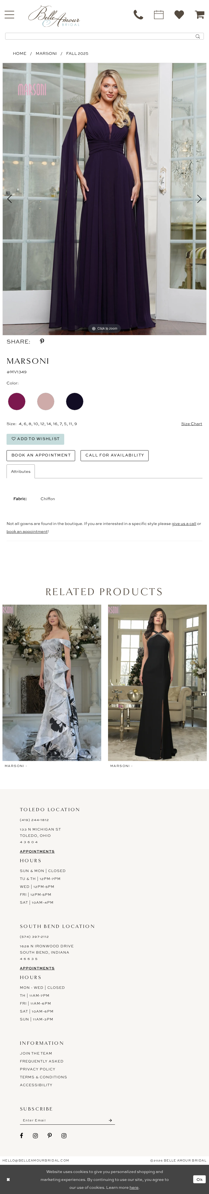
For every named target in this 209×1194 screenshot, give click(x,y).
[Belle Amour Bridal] (54, 16)
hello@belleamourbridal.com (35, 1160)
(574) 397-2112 (34, 936)
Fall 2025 (77, 53)
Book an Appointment (41, 455)
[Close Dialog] (8, 1179)
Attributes (20, 471)
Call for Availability (114, 455)
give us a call (184, 523)
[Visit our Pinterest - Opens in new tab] (50, 1136)
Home (19, 53)
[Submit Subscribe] (110, 1120)
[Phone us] (138, 14)
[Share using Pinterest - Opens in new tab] (42, 341)
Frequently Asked (42, 1061)
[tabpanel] (104, 199)
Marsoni (46, 53)
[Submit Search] (198, 36)
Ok (199, 1179)
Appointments (37, 851)
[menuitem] (138, 14)
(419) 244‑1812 (34, 819)
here (134, 1187)
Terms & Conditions (43, 1076)
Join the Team (36, 1053)
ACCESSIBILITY (36, 1084)
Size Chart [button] (191, 423)
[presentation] (51, 683)
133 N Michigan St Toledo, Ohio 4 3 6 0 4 (40, 835)
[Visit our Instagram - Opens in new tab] (35, 1136)
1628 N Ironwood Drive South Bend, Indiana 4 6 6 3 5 (47, 952)
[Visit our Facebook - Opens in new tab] (21, 1136)
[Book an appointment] (159, 14)
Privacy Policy (38, 1069)
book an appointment (27, 531)
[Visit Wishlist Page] (179, 14)
